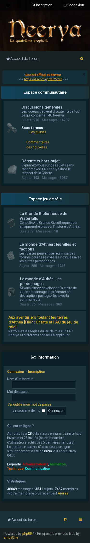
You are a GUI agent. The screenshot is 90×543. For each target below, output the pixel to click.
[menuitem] (73, 5)
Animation (58, 464)
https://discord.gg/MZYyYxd (43, 79)
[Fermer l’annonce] (83, 74)
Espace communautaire (45, 92)
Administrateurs (35, 464)
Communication (37, 468)
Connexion (15, 371)
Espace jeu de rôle (45, 198)
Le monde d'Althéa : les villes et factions (47, 246)
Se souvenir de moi (27, 410)
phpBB (27, 534)
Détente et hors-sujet (41, 161)
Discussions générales (42, 107)
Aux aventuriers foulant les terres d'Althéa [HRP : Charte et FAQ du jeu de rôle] (43, 322)
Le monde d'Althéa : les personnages (41, 281)
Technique (15, 468)
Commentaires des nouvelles (37, 144)
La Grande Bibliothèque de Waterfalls (43, 216)
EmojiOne (11, 537)
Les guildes (38, 132)
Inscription (36, 371)
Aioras (63, 493)
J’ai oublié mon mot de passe (29, 404)
